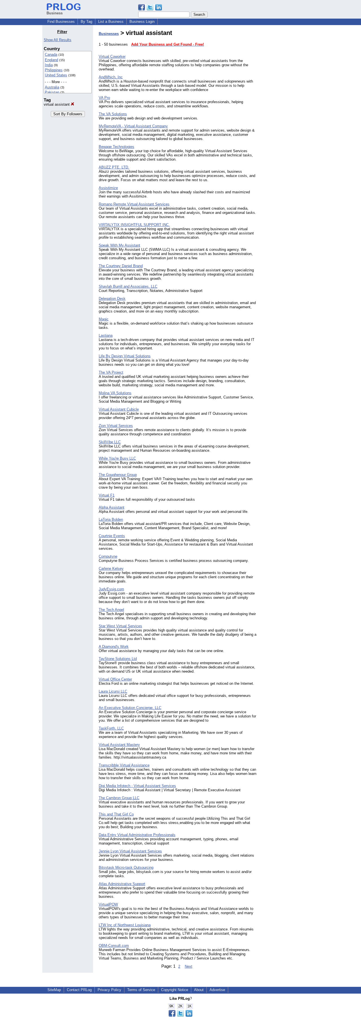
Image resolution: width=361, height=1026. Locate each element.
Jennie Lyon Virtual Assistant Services (130, 851)
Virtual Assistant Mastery (119, 745)
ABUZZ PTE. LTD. (114, 167)
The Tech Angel (111, 610)
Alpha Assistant (111, 507)
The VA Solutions (113, 114)
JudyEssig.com (111, 589)
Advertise (217, 990)
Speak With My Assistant (119, 245)
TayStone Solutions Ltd (118, 659)
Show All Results (57, 40)
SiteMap (54, 990)
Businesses (109, 34)
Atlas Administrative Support (122, 884)
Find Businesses (61, 21)
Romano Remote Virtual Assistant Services (134, 204)
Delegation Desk (112, 298)
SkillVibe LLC (110, 442)
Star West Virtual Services (120, 626)
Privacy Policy (109, 990)
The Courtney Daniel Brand (121, 266)
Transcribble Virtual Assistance (124, 765)
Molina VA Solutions (115, 393)
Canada (51, 54)
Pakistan (52, 92)
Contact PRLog (79, 990)
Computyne (108, 556)
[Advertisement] (289, 113)
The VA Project (111, 372)
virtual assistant (57, 104)
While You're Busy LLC (117, 458)
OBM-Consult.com (114, 945)
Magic (104, 319)
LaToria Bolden (111, 519)
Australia (52, 87)
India (49, 65)
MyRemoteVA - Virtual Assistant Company (133, 126)
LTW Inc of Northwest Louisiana (125, 925)
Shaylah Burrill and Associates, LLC (128, 286)
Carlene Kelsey (111, 568)
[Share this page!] (150, 9)
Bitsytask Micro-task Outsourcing (126, 867)
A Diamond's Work (114, 646)
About (199, 990)
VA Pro (104, 98)
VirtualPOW (108, 904)
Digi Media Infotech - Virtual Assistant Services (137, 786)
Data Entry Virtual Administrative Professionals (137, 835)
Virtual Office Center (115, 679)
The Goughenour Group (118, 475)
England (51, 60)
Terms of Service (141, 990)
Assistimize (108, 188)
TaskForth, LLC (111, 728)
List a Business (111, 21)
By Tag (86, 21)
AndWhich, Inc (111, 77)
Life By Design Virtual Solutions (125, 356)
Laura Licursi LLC (113, 691)
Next (188, 966)
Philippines (54, 70)
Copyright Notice (174, 990)
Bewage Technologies (116, 147)
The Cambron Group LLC (119, 798)
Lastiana (106, 335)
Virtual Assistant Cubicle (119, 409)
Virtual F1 (107, 495)
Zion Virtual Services (116, 426)
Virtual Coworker (112, 56)
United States (56, 75)
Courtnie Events (112, 536)
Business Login (142, 21)
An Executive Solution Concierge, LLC (130, 708)
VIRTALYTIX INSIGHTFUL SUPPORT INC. (134, 225)
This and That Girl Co (116, 814)
